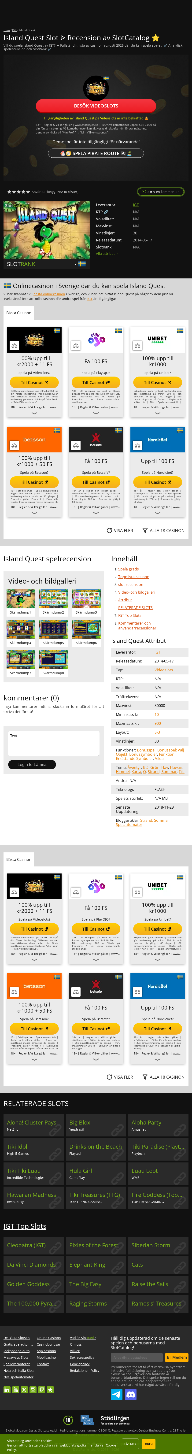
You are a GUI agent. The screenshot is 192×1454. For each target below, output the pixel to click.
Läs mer (130, 1444)
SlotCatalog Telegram (116, 1393)
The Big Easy (85, 1284)
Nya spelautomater (18, 1377)
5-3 (157, 732)
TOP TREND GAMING (85, 1201)
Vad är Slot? (83, 1338)
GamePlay (77, 1177)
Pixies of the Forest (93, 1245)
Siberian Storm (151, 1245)
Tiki (182, 771)
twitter (24, 1387)
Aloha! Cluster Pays (31, 1122)
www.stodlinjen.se (86, 124)
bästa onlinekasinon (49, 294)
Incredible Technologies (25, 1177)
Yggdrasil (76, 1129)
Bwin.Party (15, 1201)
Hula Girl (80, 1170)
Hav (164, 767)
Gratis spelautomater (20, 1344)
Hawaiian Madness (31, 1194)
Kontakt (43, 1364)
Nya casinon (46, 1351)
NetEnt (12, 1129)
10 (157, 714)
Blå (145, 767)
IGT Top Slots (129, 615)
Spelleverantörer (17, 1364)
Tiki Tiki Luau (24, 1170)
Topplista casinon (133, 576)
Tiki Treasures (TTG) (94, 1194)
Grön (154, 767)
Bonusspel (146, 750)
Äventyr (134, 767)
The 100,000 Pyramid (34, 1303)
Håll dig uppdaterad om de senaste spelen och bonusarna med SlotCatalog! (145, 1343)
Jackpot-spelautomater (21, 1351)
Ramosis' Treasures (156, 1303)
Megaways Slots (16, 1357)
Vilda (159, 758)
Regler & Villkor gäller (58, 124)
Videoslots (164, 670)
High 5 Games (18, 1153)
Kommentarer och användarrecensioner (137, 626)
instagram (33, 1387)
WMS (136, 1177)
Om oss (76, 1344)
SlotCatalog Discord (131, 1393)
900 (158, 723)
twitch (41, 1387)
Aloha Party (146, 1122)
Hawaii (176, 767)
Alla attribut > (107, 253)
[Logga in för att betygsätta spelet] (18, 192)
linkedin (7, 1387)
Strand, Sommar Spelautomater (142, 822)
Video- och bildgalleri (136, 592)
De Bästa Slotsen (17, 1338)
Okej (149, 1444)
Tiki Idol (17, 1146)
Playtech (75, 1153)
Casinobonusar (48, 1344)
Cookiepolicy (79, 1364)
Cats (137, 1264)
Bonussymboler (143, 754)
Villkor (75, 1351)
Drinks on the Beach (95, 1146)
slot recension (130, 584)
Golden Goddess (28, 1284)
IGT (136, 204)
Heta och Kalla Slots (19, 1370)
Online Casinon (49, 1338)
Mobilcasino (46, 1357)
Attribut (125, 600)
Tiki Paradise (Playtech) (160, 1146)
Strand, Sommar (162, 771)
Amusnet (139, 1129)
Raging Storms (88, 1303)
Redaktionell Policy (84, 1370)
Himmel (123, 771)
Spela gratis (128, 569)
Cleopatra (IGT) (26, 1245)
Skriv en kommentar (163, 191)
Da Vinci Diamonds (31, 1264)
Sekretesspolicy (82, 1357)
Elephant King (87, 1264)
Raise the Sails (150, 1284)
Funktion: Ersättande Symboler (145, 756)
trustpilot (50, 1387)
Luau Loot (145, 1170)
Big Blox (79, 1122)
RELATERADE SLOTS (135, 607)
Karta (136, 771)
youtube (15, 1387)
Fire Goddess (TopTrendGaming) (160, 1194)
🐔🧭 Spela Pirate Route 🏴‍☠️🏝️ (96, 153)
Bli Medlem (177, 1357)
